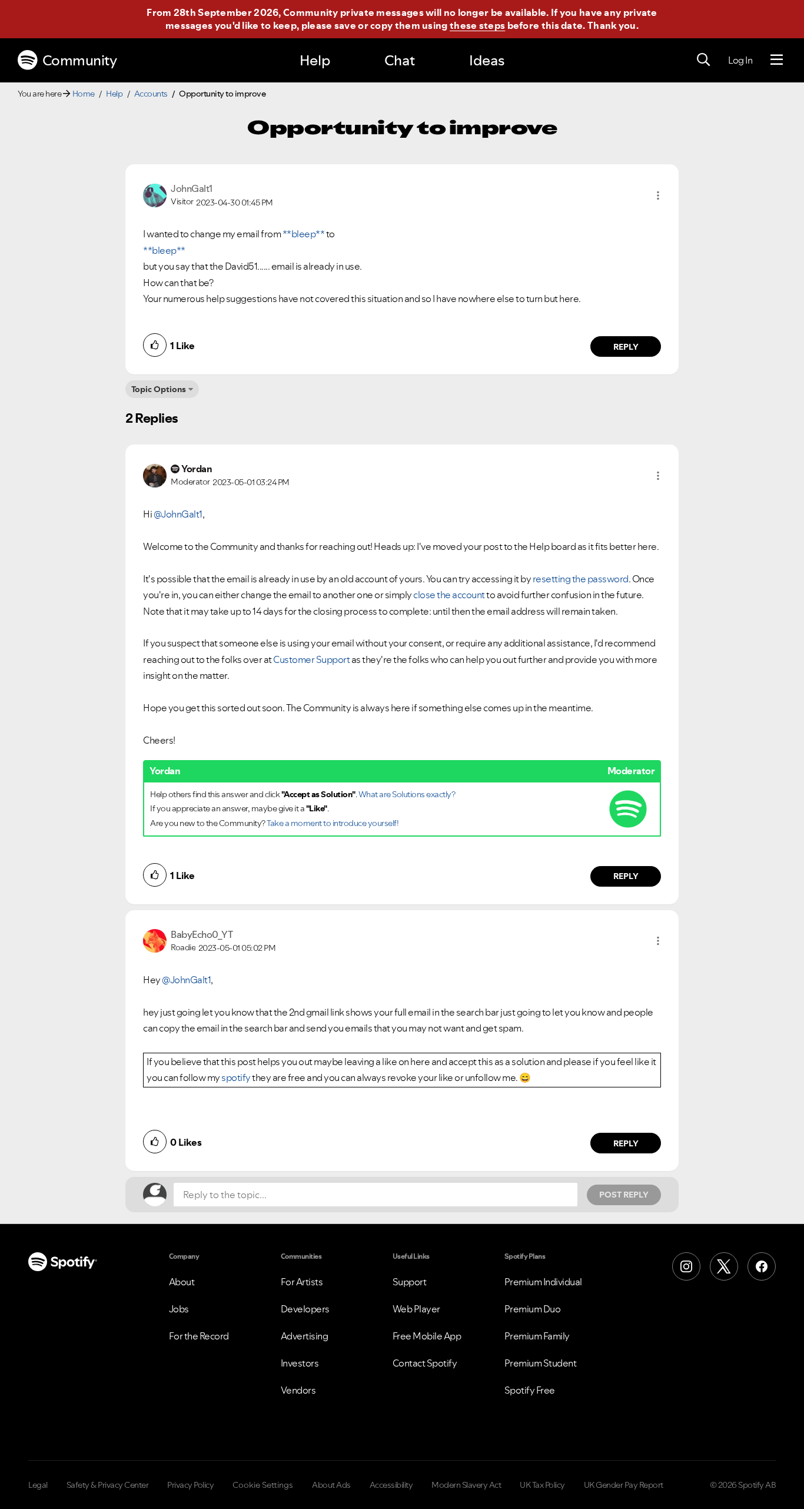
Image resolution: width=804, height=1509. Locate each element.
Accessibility (391, 1485)
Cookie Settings (262, 1485)
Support (410, 1281)
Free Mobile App (427, 1335)
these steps (477, 25)
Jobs (179, 1308)
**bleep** (304, 233)
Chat (399, 60)
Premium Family (537, 1335)
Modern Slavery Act (466, 1485)
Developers (305, 1308)
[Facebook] (761, 1266)
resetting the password (581, 578)
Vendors (298, 1390)
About (182, 1281)
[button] (658, 195)
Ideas (486, 60)
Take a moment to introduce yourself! (332, 823)
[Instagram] (686, 1266)
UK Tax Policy (542, 1485)
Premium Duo (532, 1308)
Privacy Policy (190, 1485)
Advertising (304, 1335)
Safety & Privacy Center (108, 1485)
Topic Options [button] (158, 389)
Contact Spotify (425, 1363)
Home (83, 94)
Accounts (151, 94)
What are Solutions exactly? (407, 794)
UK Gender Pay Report (623, 1485)
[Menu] (776, 60)
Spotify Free (529, 1390)
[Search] (703, 60)
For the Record (199, 1335)
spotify (236, 1077)
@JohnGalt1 (178, 514)
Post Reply (624, 1194)
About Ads (331, 1485)
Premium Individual (543, 1281)
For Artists (302, 1281)
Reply (626, 347)
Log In (740, 60)
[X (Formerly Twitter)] (724, 1266)
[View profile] (155, 194)
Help (315, 60)
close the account (449, 594)
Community (79, 60)
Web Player (416, 1308)
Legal (38, 1485)
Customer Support (311, 659)
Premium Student (540, 1363)
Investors (300, 1363)
